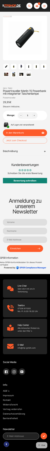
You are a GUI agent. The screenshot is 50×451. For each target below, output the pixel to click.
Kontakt (7, 400)
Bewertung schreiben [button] (25, 180)
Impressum (8, 395)
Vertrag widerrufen (12, 409)
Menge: (11, 115)
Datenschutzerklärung (14, 413)
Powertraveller (9, 97)
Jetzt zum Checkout (16, 140)
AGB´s (6, 390)
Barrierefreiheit (10, 418)
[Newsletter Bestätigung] (44, 436)
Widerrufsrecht (10, 404)
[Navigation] (44, 6)
